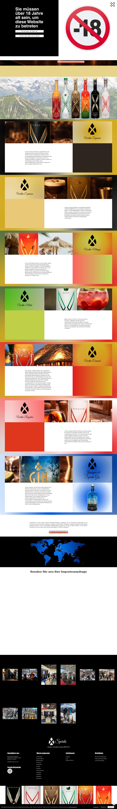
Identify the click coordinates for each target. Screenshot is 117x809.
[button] (113, 4)
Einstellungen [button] (96, 807)
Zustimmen (111, 807)
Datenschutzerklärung (72, 807)
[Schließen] (115, 807)
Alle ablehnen (103, 807)
